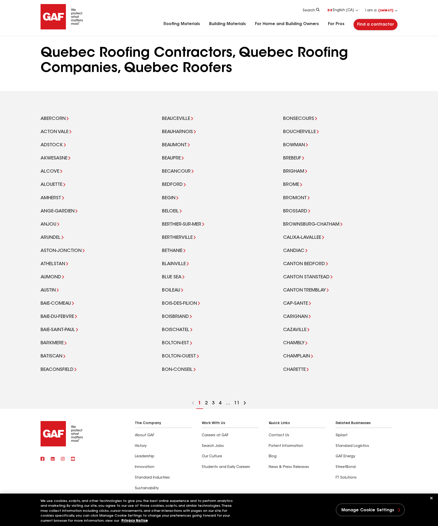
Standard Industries (152, 478)
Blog (273, 456)
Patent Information (286, 446)
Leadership (144, 456)
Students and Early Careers (226, 467)
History (141, 446)
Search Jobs (213, 446)
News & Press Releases (289, 467)
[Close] (431, 498)
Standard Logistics (352, 446)
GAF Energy (345, 456)
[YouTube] (73, 459)
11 (236, 405)
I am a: (379, 10)
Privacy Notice (134, 520)
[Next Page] (245, 403)
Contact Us (279, 435)
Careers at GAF (215, 435)
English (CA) (343, 10)
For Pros (336, 24)
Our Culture (212, 456)
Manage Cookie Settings (367, 510)
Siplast (342, 435)
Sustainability (147, 488)
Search (309, 10)
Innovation (144, 467)
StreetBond (346, 467)
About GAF (144, 435)
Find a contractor (375, 25)
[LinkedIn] (53, 459)
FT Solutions (346, 478)
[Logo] (62, 28)
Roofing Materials (181, 24)
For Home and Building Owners (287, 24)
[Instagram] (63, 459)
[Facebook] (43, 459)
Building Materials (227, 24)
